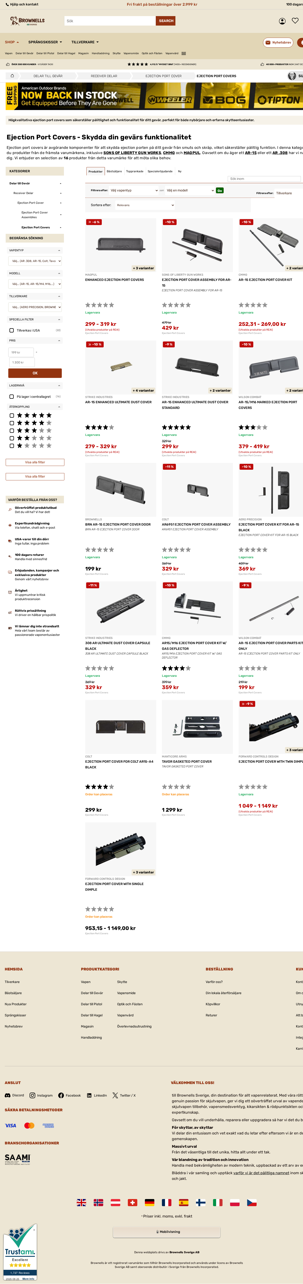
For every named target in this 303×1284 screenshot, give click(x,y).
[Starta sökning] (165, 21)
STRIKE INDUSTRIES (99, 397)
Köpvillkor (213, 1004)
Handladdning (101, 53)
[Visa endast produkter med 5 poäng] (35, 415)
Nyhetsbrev (14, 1026)
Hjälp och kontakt (23, 4)
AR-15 (251, 153)
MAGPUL (192, 153)
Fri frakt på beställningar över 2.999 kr (162, 4)
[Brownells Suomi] (200, 1202)
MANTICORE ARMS (174, 756)
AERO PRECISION (250, 519)
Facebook (73, 1096)
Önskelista (296, 21)
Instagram (45, 1096)
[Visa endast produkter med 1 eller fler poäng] (35, 445)
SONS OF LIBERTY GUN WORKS (132, 153)
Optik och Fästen (152, 53)
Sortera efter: (101, 205)
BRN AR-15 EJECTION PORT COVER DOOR (118, 524)
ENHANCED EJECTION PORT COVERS (114, 280)
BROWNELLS (93, 519)
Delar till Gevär (24, 53)
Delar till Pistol (45, 53)
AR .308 (280, 153)
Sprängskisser (43, 42)
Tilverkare (12, 982)
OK (35, 373)
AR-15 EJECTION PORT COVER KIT (265, 280)
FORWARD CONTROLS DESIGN (258, 756)
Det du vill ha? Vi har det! (32, 512)
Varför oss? (214, 982)
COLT (165, 519)
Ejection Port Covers (96, 333)
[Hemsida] (11, 76)
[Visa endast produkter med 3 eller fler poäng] (35, 430)
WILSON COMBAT (250, 397)
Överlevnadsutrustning (134, 1026)
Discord (18, 1095)
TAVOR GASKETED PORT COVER (187, 762)
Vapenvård (171, 53)
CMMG (169, 153)
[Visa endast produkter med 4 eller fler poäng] (35, 422)
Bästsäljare (13, 993)
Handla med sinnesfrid (31, 559)
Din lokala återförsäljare (223, 993)
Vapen (9, 53)
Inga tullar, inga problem (32, 543)
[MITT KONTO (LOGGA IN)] (283, 21)
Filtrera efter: (99, 190)
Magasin (83, 53)
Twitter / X (128, 1096)
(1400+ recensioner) (173, 64)
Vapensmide (131, 53)
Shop (10, 42)
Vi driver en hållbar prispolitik (35, 615)
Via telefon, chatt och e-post (35, 527)
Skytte (116, 53)
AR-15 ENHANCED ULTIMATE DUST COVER (118, 402)
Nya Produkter (16, 1004)
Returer (211, 1015)
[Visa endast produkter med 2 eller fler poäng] (35, 437)
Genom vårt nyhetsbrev (32, 579)
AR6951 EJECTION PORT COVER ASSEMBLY (196, 524)
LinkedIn (100, 1096)
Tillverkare (82, 42)
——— (184, 52)
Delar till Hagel (66, 53)
